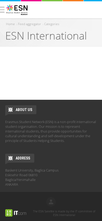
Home (10, 24)
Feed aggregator (29, 24)
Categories (51, 24)
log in (51, 202)
